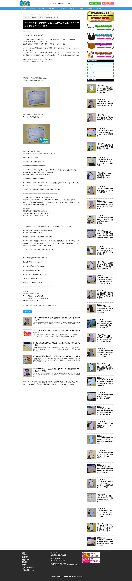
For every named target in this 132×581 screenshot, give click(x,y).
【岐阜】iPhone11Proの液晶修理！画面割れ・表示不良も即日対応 (105, 175)
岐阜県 (54, 305)
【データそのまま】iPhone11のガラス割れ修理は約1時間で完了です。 (105, 103)
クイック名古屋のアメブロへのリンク (34, 266)
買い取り (98, 8)
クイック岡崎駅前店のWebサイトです (34, 270)
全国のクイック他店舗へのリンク (33, 282)
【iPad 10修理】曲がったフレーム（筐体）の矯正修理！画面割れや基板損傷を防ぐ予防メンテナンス (105, 235)
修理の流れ (42, 8)
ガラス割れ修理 (47, 305)
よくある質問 (62, 8)
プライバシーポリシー (28, 567)
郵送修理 (89, 8)
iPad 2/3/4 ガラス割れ (31, 305)
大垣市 (40, 305)
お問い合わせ (25, 569)
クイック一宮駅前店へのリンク (32, 278)
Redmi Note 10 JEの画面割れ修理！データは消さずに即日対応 (105, 190)
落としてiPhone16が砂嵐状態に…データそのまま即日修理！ (105, 425)
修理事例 (51, 8)
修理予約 (72, 8)
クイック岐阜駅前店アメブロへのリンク (35, 258)
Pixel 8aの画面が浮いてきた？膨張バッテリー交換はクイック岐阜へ (105, 146)
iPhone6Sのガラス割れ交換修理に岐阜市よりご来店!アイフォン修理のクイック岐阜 (53, 382)
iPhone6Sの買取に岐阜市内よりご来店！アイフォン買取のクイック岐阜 (56, 356)
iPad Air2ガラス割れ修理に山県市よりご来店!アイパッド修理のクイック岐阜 (51, 384)
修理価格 (23, 8)
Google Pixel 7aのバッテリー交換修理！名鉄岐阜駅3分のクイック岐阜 (105, 117)
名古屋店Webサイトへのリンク (32, 262)
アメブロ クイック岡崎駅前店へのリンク (35, 274)
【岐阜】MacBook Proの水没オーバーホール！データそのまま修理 (105, 396)
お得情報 (32, 8)
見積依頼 (81, 8)
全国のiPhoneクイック (28, 570)
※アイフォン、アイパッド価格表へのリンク (36, 185)
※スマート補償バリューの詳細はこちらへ (35, 215)
